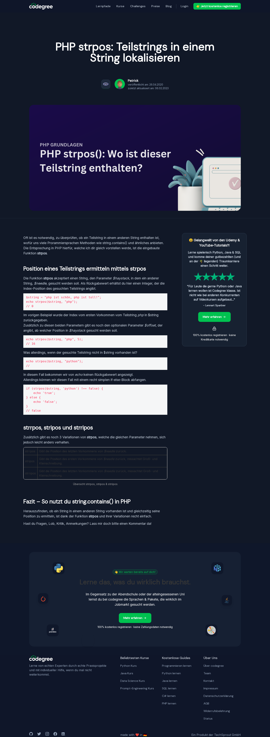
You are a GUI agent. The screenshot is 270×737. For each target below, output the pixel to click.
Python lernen (171, 673)
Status (208, 718)
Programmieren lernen (176, 666)
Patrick (133, 80)
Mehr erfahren (212, 317)
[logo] (41, 6)
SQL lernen (169, 688)
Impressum (211, 688)
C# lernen (169, 696)
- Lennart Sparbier (214, 305)
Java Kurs (126, 673)
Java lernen (169, 681)
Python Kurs (128, 666)
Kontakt (209, 681)
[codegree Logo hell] (41, 658)
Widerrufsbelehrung (217, 711)
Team (207, 673)
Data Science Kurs (132, 681)
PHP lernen (169, 703)
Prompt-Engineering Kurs (137, 688)
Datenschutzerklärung (218, 696)
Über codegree (214, 666)
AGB (206, 703)
